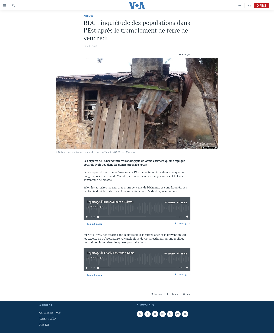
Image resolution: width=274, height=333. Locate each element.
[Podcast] (178, 314)
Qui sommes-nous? (50, 312)
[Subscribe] (185, 314)
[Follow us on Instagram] (163, 314)
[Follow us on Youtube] (155, 314)
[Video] (240, 5)
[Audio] (249, 5)
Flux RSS (44, 324)
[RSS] (170, 314)
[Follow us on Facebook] (140, 314)
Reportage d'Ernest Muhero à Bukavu (110, 202)
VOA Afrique (96, 206)
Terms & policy (47, 318)
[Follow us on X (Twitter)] (147, 314)
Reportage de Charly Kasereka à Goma (110, 253)
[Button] (184, 54)
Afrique (88, 16)
